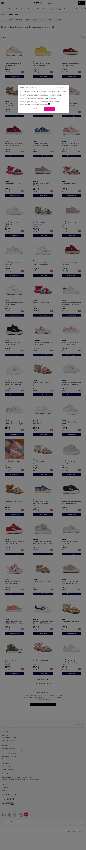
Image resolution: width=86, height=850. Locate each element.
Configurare (37, 108)
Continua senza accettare (62, 87)
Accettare (49, 108)
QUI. (49, 104)
